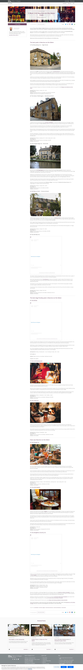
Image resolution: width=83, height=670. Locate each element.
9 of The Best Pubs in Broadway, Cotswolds (55, 597)
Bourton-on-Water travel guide (64, 592)
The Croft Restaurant (36, 361)
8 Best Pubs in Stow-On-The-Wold (39, 640)
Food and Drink (41, 24)
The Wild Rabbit (36, 487)
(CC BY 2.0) (40, 607)
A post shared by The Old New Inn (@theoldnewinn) (47, 272)
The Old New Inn (46, 279)
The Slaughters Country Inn (38, 532)
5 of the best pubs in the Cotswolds (60, 596)
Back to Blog (17, 24)
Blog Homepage (10, 3)
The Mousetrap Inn (56, 71)
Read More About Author (13, 35)
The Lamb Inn (35, 400)
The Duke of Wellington (49, 122)
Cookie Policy (45, 659)
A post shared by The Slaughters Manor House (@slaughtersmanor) (47, 570)
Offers (73, 3)
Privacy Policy (45, 657)
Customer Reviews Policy (47, 660)
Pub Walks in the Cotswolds (16, 639)
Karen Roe (51, 607)
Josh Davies (33, 24)
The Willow (34, 300)
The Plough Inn (35, 442)
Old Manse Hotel (57, 217)
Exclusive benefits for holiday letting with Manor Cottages (65, 663)
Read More (26, 649)
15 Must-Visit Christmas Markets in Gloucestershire (58, 600)
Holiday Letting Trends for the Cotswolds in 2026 (66, 658)
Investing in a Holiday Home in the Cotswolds (66, 660)
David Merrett (36, 607)
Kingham (45, 511)
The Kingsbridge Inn (40, 170)
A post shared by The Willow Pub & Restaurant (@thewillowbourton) (47, 338)
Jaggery (44, 607)
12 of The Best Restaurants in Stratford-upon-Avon (63, 640)
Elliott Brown (59, 607)
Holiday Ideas (64, 3)
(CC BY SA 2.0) (47, 607)
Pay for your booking (46, 663)
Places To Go (69, 3)
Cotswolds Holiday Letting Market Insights (66, 661)
